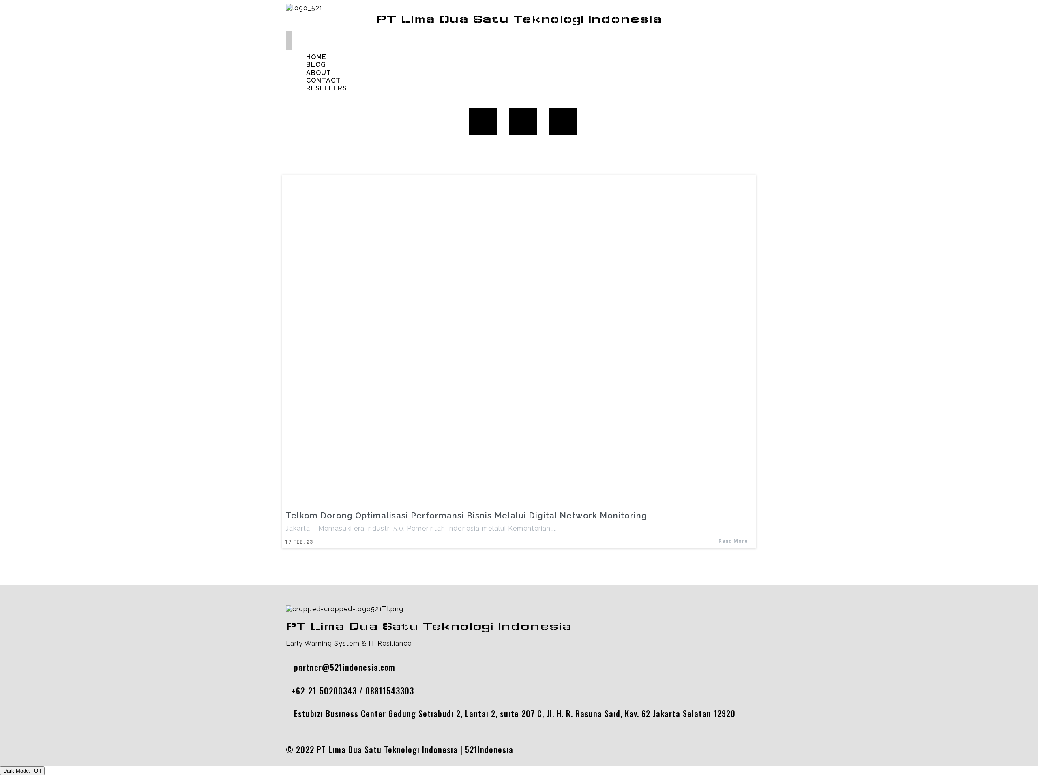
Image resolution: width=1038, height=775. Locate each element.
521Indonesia (489, 749)
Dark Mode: (17, 771)
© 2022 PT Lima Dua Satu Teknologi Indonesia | (375, 749)
